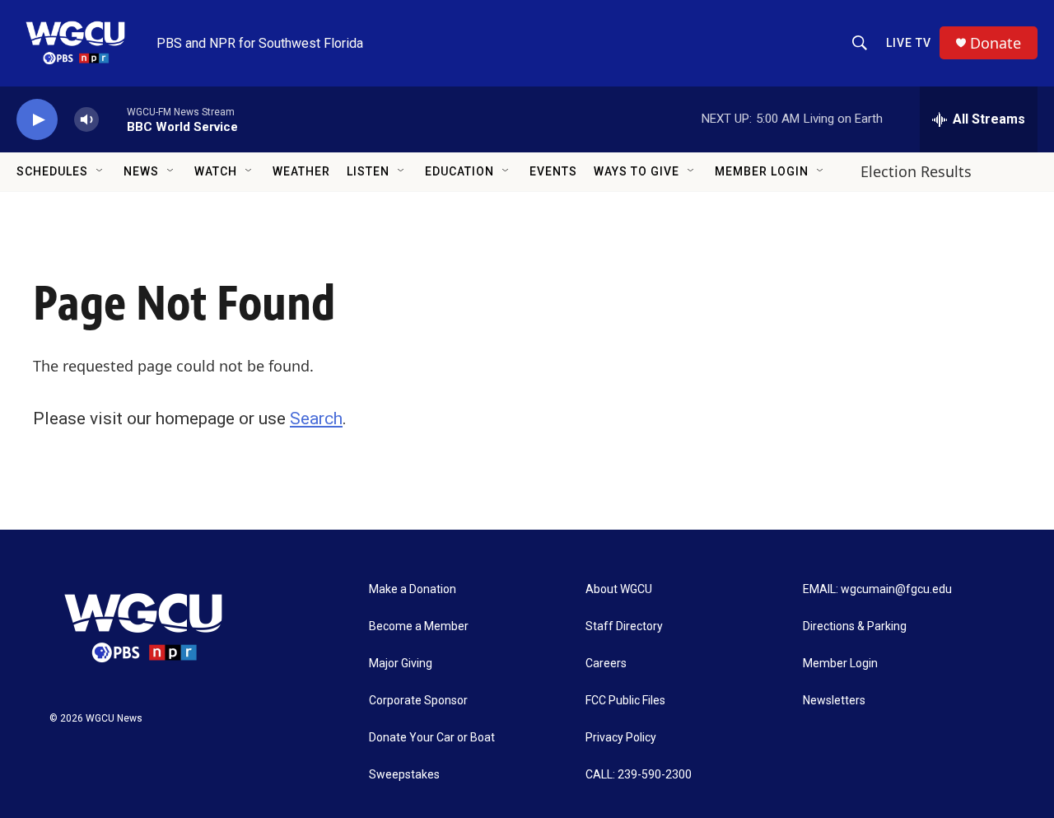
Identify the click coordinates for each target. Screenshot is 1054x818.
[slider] (112, 119)
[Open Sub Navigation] (100, 171)
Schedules (52, 171)
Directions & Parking (855, 626)
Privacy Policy (620, 738)
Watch (215, 171)
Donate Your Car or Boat (432, 738)
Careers (606, 663)
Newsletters (834, 700)
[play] (37, 119)
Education (459, 171)
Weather (301, 171)
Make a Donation (412, 589)
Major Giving (400, 663)
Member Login (762, 171)
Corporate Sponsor (418, 700)
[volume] (86, 119)
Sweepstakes (404, 775)
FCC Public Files (625, 700)
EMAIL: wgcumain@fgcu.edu (877, 589)
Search (316, 418)
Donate (995, 43)
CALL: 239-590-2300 (638, 775)
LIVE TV (908, 42)
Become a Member (419, 626)
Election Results (916, 171)
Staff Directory (624, 626)
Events (553, 171)
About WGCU (618, 589)
